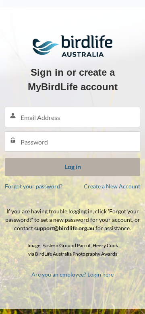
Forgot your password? (33, 186)
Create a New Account (112, 186)
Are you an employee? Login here (72, 274)
